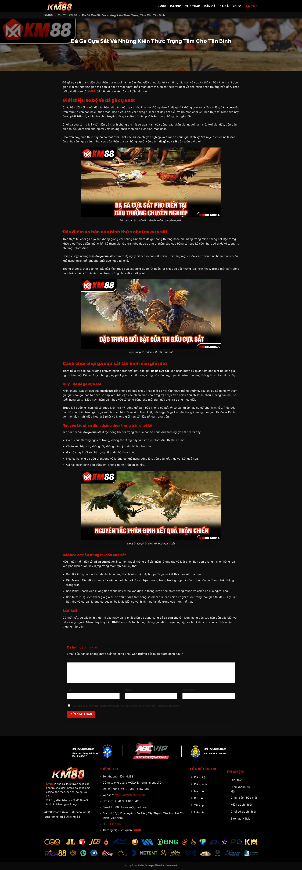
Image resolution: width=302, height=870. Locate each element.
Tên (70, 689)
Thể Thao (192, 6)
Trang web (188, 689)
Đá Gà (224, 6)
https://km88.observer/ (130, 795)
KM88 (162, 6)
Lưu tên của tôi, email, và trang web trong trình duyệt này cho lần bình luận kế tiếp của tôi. (127, 705)
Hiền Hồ (115, 824)
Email (129, 689)
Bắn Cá (210, 6)
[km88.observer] (61, 6)
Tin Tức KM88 (67, 15)
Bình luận (73, 659)
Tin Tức (252, 6)
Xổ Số (237, 6)
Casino (175, 6)
